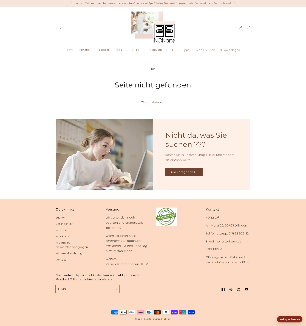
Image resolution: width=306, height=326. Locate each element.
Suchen (61, 217)
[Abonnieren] (115, 289)
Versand (61, 230)
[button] (59, 27)
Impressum (63, 236)
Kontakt (61, 259)
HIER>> (144, 264)
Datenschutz (64, 224)
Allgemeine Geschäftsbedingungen (72, 245)
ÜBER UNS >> (214, 249)
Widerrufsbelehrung (69, 253)
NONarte (147, 319)
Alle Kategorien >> (184, 172)
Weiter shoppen (153, 102)
